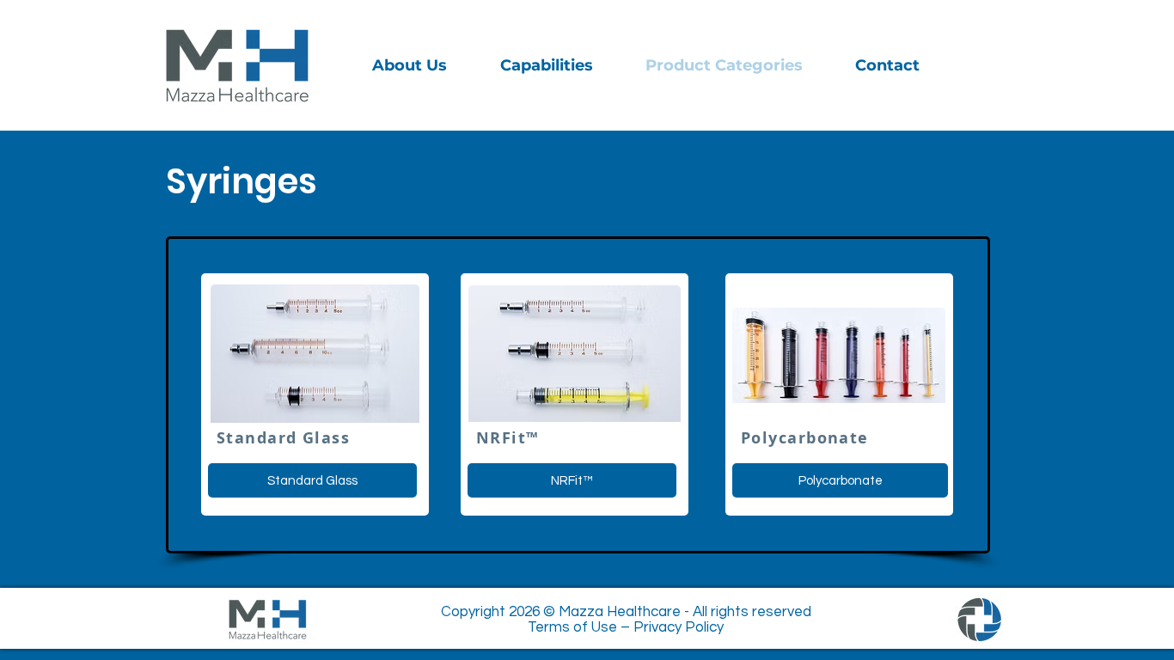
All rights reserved (752, 612)
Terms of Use (572, 627)
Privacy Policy (678, 627)
